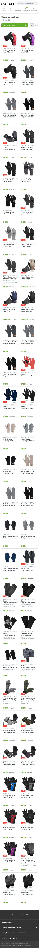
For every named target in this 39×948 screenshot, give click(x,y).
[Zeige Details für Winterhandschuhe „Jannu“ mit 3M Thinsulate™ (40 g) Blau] (10, 784)
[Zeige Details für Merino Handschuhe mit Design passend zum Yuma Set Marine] (10, 557)
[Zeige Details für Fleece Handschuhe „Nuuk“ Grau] (10, 233)
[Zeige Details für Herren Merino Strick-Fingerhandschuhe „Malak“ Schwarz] (10, 363)
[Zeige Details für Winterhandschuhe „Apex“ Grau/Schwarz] (10, 719)
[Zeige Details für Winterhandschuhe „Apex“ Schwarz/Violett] (28, 751)
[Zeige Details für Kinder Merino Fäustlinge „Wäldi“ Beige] (10, 428)
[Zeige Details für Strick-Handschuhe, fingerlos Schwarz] (28, 622)
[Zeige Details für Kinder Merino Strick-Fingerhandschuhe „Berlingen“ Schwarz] (28, 492)
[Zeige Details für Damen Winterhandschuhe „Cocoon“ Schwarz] (10, 136)
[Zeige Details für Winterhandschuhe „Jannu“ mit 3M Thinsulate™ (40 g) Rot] (10, 816)
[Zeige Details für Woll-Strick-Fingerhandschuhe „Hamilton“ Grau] (10, 881)
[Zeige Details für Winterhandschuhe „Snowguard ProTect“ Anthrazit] (28, 849)
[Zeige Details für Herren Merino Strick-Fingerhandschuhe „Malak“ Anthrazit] (10, 330)
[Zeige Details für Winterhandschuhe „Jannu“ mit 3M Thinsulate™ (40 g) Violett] (10, 849)
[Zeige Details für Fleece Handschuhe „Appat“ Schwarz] (10, 168)
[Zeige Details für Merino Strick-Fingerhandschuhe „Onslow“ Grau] (28, 557)
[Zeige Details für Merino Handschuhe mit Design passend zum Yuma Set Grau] (28, 525)
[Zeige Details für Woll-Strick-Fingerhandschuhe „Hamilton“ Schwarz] (28, 881)
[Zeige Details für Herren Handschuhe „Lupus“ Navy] (10, 298)
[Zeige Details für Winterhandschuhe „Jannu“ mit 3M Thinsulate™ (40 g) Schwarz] (28, 816)
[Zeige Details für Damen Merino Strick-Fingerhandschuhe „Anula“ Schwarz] (28, 104)
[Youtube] (27, 915)
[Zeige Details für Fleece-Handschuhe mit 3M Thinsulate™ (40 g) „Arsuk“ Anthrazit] (10, 266)
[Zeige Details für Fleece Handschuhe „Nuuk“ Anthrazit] (28, 201)
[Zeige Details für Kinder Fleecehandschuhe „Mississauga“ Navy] (10, 395)
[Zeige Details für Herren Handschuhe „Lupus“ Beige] (28, 266)
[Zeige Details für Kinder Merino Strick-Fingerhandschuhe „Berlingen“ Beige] (28, 460)
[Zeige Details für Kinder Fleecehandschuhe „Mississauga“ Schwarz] (28, 395)
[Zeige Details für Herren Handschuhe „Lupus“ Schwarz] (28, 298)
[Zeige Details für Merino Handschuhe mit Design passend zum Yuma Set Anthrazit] (10, 525)
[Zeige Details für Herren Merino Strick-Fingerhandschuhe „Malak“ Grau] (28, 330)
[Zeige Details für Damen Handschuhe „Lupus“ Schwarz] (10, 71)
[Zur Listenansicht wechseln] (36, 25)
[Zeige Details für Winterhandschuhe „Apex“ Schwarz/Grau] (10, 751)
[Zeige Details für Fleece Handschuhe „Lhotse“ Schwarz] (10, 201)
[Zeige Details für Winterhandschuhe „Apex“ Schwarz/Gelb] (28, 719)
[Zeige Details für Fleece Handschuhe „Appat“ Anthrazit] (28, 136)
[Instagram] (22, 915)
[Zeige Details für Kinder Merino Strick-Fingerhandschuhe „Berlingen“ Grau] (10, 492)
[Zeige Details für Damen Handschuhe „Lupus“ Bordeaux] (10, 39)
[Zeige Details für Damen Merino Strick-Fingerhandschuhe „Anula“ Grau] (10, 104)
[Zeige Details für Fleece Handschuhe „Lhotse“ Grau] (28, 168)
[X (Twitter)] (17, 915)
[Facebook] (12, 915)
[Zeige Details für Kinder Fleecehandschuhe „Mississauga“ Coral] (28, 363)
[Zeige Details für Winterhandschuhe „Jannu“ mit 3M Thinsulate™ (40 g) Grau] (28, 784)
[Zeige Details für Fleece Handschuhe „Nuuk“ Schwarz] (28, 233)
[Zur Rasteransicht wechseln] (32, 25)
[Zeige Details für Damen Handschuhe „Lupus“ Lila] (28, 39)
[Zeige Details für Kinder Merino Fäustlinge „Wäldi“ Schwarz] (10, 460)
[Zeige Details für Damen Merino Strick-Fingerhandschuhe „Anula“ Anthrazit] (28, 71)
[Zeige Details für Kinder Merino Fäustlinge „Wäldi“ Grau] (28, 428)
